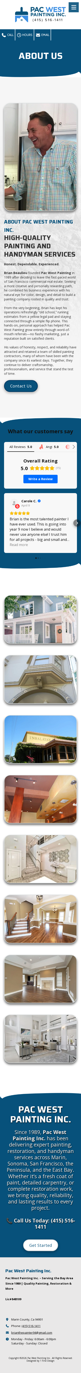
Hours (27, 35)
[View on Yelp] (14, 503)
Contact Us (21, 386)
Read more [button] (19, 544)
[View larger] (40, 619)
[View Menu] (74, 7)
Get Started (40, 1245)
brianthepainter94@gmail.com (31, 1333)
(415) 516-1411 (31, 1326)
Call (10, 35)
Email (45, 35)
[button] (4, 523)
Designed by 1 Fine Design (40, 1360)
